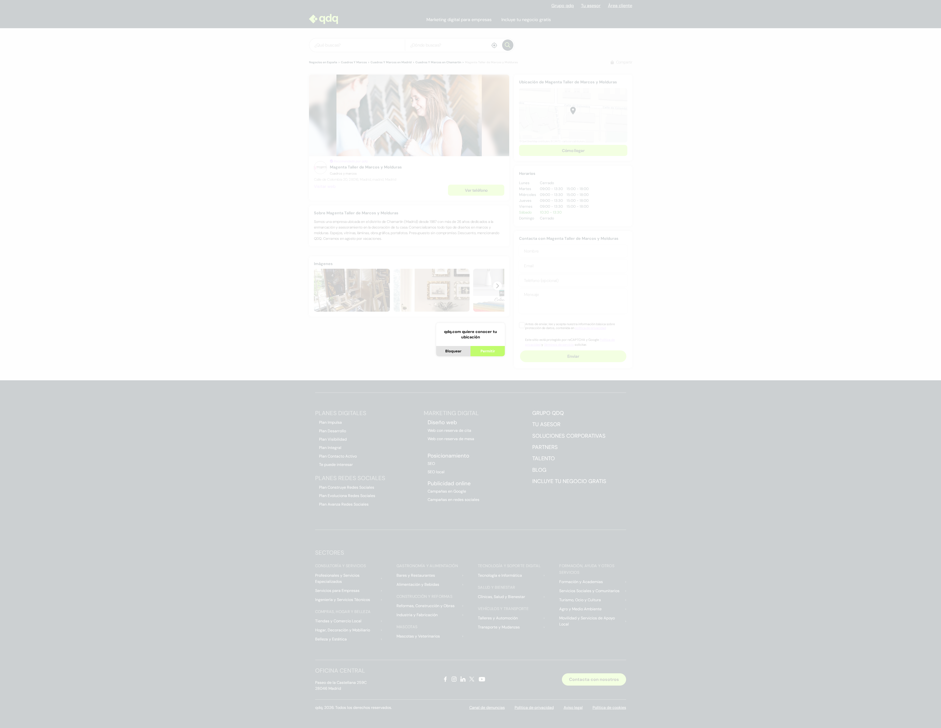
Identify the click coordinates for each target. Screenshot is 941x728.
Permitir (488, 351)
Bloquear (453, 351)
